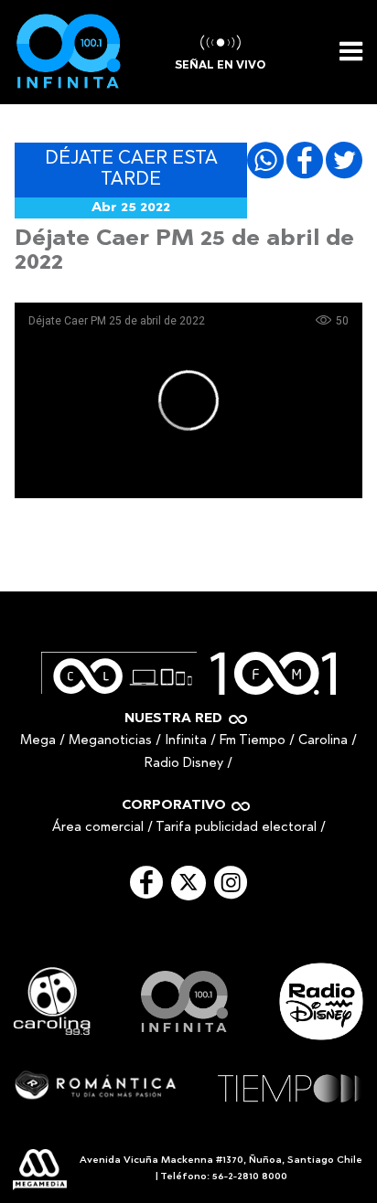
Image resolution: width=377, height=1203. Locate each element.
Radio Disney (184, 764)
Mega (38, 741)
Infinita (186, 741)
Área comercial (98, 828)
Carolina (323, 741)
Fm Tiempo (252, 741)
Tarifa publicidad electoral (236, 828)
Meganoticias (110, 741)
